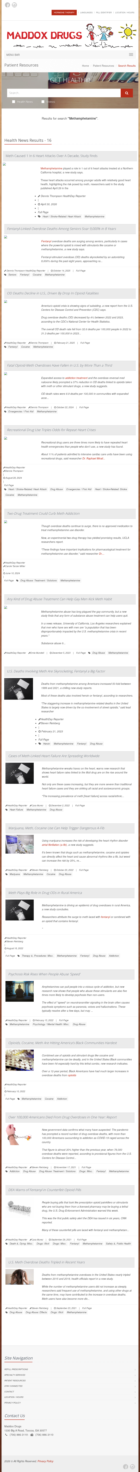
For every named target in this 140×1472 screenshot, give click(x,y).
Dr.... (101, 553)
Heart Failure (16, 809)
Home (85, 65)
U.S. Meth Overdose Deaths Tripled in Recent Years (46, 1262)
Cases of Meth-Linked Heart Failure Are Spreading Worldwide (53, 756)
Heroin (46, 743)
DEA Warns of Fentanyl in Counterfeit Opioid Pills (44, 1190)
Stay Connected (13, 1386)
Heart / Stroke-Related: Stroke (111, 489)
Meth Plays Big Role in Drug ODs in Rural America (45, 892)
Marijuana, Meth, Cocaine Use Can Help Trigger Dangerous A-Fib (56, 828)
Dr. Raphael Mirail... (93, 458)
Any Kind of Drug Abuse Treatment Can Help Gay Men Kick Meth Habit (59, 599)
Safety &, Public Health (118, 1243)
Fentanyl (46, 241)
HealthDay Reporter (52, 719)
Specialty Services (14, 1375)
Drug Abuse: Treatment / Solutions (38, 580)
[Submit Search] (127, 93)
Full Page (43, 212)
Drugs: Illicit (43, 1243)
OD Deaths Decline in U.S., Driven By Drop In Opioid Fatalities (52, 293)
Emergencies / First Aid (20, 411)
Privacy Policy (12, 1402)
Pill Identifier (104, 12)
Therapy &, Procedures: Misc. (37, 955)
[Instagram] (14, 4)
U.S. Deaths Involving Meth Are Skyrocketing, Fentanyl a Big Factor (56, 671)
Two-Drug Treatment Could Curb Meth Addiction (43, 513)
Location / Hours (124, 12)
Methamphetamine (51, 168)
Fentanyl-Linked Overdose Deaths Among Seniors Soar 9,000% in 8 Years (61, 228)
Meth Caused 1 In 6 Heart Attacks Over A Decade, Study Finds (52, 156)
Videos (50, 101)
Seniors (12, 274)
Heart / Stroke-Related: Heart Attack (62, 216)
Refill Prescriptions (16, 1369)
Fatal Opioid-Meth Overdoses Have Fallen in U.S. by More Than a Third (59, 365)
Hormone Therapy (64, 12)
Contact (9, 1391)
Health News (25, 101)
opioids (72, 1075)
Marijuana (15, 874)
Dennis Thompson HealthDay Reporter (63, 196)
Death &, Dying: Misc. (21, 1243)
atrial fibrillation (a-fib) (54, 844)
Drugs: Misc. (86, 1171)
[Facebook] (7, 4)
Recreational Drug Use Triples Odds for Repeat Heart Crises (51, 430)
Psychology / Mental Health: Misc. (51, 1024)
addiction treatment (76, 378)
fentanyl (105, 917)
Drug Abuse (56, 489)
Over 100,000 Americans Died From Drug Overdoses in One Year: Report (62, 1117)
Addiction (114, 955)
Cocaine (37, 274)
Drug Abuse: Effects (36, 1312)
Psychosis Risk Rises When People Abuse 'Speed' (44, 974)
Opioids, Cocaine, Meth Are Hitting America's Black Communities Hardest (62, 1043)
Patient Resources (103, 65)
